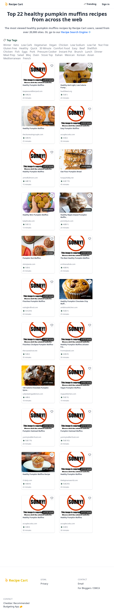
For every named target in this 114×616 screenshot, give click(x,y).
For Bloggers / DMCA (89, 588)
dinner (98, 51)
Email (81, 583)
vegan (53, 45)
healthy (23, 48)
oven (36, 55)
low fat (91, 45)
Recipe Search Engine (74, 32)
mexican (70, 55)
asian (90, 55)
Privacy (44, 583)
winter (7, 45)
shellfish (92, 48)
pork (32, 51)
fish (17, 51)
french (27, 58)
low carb (26, 45)
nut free (103, 45)
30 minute (45, 48)
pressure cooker (47, 51)
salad (20, 55)
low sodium (77, 45)
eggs (25, 51)
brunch (78, 51)
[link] (38, 81)
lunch (88, 51)
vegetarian (40, 45)
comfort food (62, 48)
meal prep (9, 55)
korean (81, 55)
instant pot (65, 51)
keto (16, 45)
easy (74, 48)
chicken (63, 45)
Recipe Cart (18, 580)
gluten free (10, 48)
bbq (28, 55)
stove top (47, 55)
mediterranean (12, 58)
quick (33, 48)
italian (59, 55)
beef (82, 48)
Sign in (106, 4)
